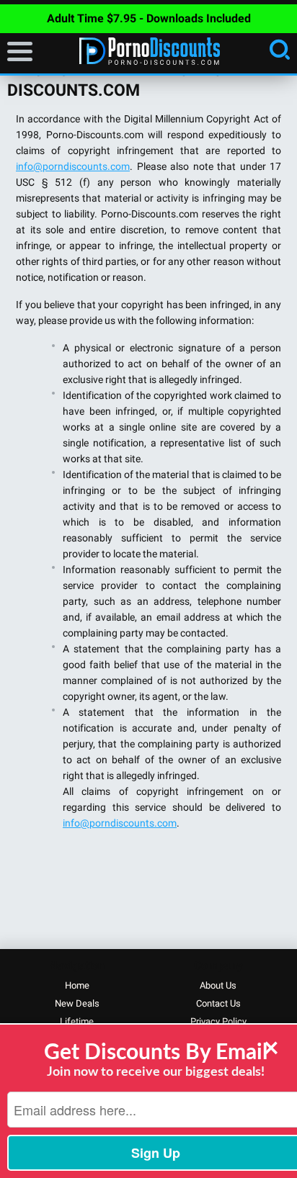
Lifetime (77, 1021)
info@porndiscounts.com (73, 166)
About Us (218, 985)
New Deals (77, 1003)
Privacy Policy (218, 1021)
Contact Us (218, 1003)
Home (77, 985)
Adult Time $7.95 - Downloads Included (149, 18)
